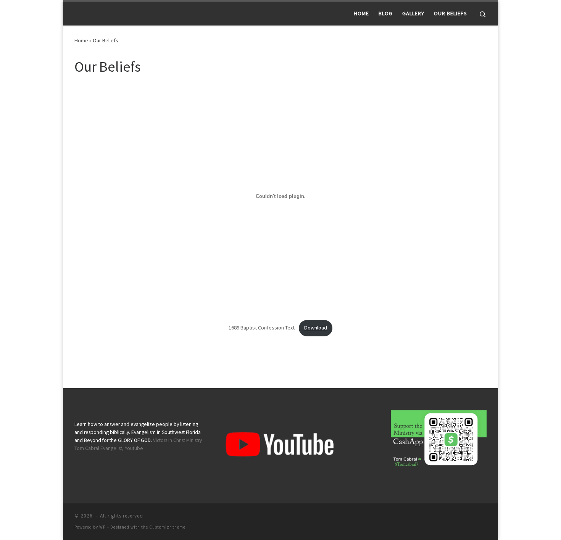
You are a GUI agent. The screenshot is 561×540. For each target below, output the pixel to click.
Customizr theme (167, 527)
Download (315, 327)
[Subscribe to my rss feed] (484, 518)
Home (81, 40)
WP (102, 527)
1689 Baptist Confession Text (262, 327)
